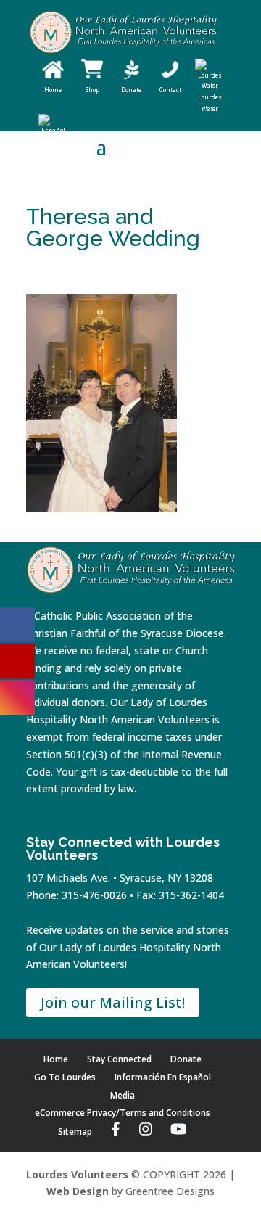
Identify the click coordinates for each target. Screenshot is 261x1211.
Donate (186, 1059)
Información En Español (163, 1077)
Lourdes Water (210, 102)
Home (56, 1059)
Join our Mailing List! (113, 1002)
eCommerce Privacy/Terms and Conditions (122, 1113)
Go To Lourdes (65, 1077)
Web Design (77, 1191)
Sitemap (75, 1131)
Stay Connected (119, 1059)
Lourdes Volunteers (77, 1174)
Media (122, 1095)
